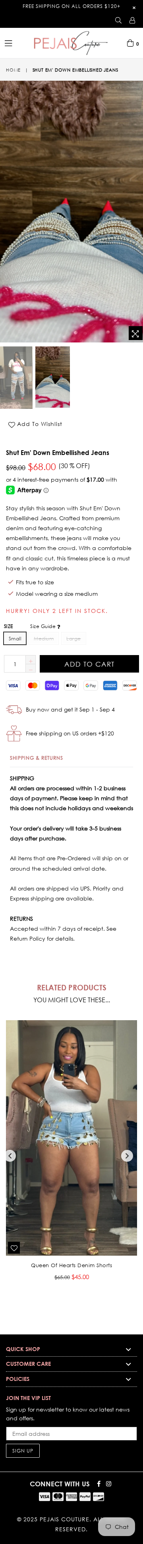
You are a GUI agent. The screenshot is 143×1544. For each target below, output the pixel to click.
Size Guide (43, 626)
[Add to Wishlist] (14, 1248)
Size (30, 626)
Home (13, 70)
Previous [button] (10, 1156)
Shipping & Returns (36, 757)
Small (15, 638)
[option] (52, 377)
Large (73, 638)
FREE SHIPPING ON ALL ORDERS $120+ (71, 6)
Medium (44, 638)
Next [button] (127, 1156)
